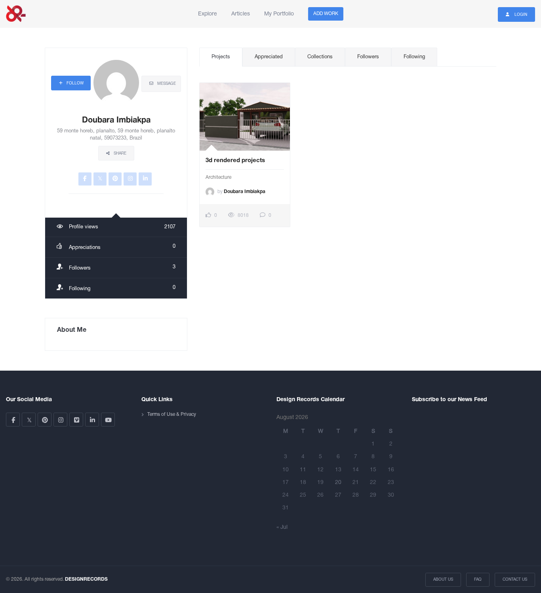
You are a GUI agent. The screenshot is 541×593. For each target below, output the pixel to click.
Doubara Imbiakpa (244, 191)
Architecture (218, 177)
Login (520, 15)
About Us (443, 580)
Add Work (325, 13)
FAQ (478, 580)
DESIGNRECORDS (86, 579)
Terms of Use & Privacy (171, 414)
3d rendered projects (235, 160)
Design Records (16, 14)
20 (338, 482)
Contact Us (515, 580)
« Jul (282, 527)
